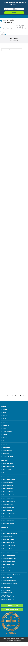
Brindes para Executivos (8, 507)
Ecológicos (5, 422)
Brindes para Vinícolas (8, 488)
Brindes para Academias (8, 523)
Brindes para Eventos (8, 548)
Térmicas (5, 415)
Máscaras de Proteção (8, 456)
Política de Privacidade (20, 638)
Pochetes (5, 434)
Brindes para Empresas (8, 466)
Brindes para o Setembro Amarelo (11, 552)
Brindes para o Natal (7, 567)
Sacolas (5, 418)
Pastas (4, 428)
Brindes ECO (6, 453)
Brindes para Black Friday (8, 564)
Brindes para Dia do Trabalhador (10, 533)
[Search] (12, 19)
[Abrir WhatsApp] (24, 642)
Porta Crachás (6, 437)
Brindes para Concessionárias (10, 517)
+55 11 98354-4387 (7, 590)
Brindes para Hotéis (7, 469)
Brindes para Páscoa (7, 577)
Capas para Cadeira (7, 431)
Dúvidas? (15, 83)
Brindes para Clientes (8, 463)
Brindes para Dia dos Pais (9, 542)
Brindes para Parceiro (8, 504)
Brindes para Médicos (8, 485)
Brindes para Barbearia (8, 491)
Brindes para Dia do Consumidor (10, 583)
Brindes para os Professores (9, 476)
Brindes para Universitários (9, 479)
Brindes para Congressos (8, 539)
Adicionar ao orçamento (14, 88)
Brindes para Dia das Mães (9, 530)
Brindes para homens (8, 472)
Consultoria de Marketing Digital (14, 640)
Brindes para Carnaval (8, 570)
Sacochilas (5, 444)
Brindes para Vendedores (9, 501)
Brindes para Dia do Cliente (9, 545)
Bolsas (4, 412)
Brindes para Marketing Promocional (11, 574)
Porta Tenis (5, 441)
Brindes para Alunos (7, 510)
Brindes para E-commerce (9, 498)
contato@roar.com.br (7, 592)
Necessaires (6, 425)
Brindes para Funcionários (9, 494)
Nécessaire (14, 79)
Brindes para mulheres (8, 482)
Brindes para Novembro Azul (9, 558)
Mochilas (5, 409)
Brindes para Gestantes (8, 520)
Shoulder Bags (6, 447)
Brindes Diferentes (7, 450)
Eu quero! (14, 12)
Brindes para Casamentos (9, 513)
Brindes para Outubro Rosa (9, 555)
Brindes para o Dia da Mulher (9, 580)
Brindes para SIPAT (7, 536)
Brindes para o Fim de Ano (9, 561)
